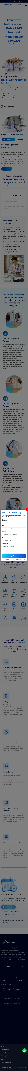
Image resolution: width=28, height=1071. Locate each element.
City (4, 537)
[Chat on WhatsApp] (24, 1050)
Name (5, 520)
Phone (4, 532)
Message (5, 543)
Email (4, 526)
